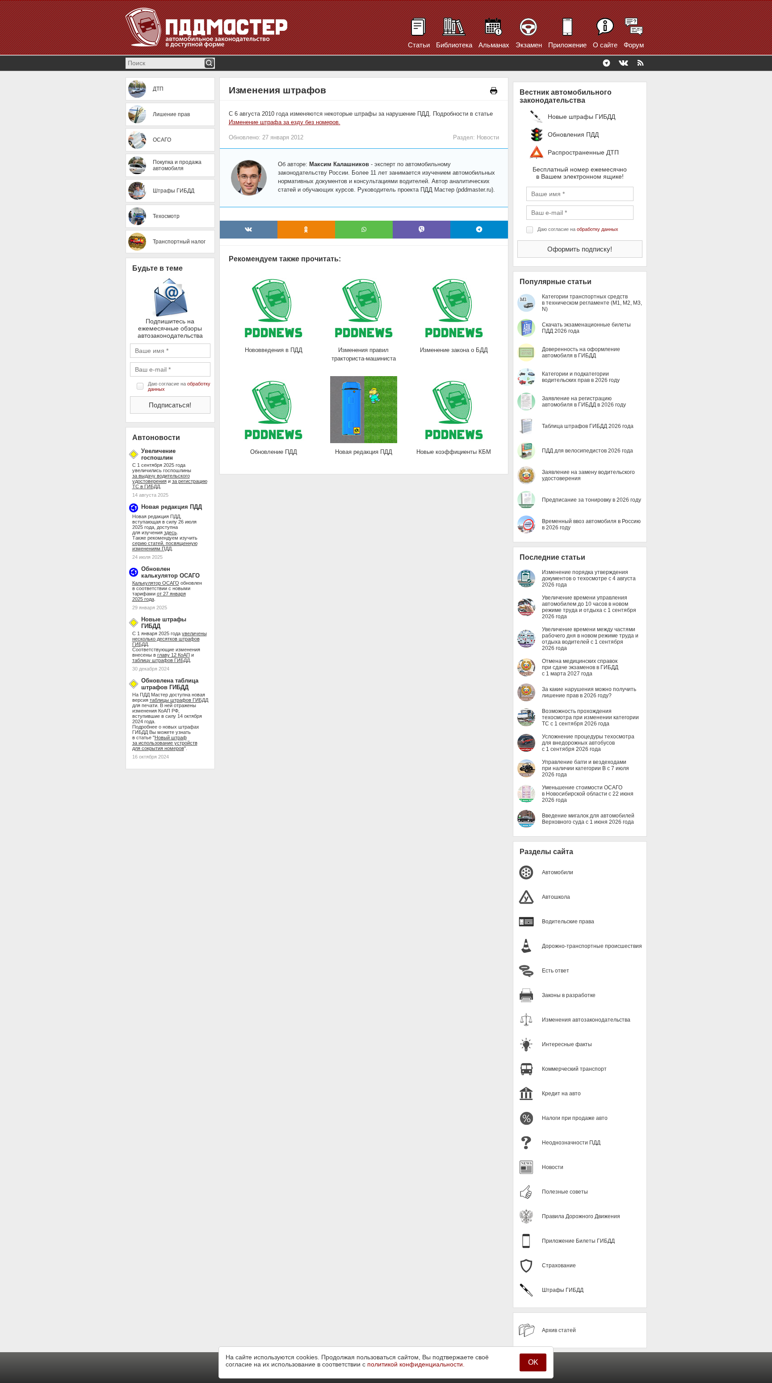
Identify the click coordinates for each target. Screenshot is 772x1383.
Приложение (567, 45)
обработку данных (597, 229)
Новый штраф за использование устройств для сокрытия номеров (164, 743)
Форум (634, 45)
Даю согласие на (179, 386)
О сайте (605, 45)
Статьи (419, 45)
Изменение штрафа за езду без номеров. (284, 122)
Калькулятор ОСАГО (155, 583)
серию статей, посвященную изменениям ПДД (164, 546)
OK (533, 1362)
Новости (488, 137)
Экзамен (529, 45)
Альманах (493, 45)
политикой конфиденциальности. (416, 1364)
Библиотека (454, 45)
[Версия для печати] (493, 90)
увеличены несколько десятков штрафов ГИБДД (169, 639)
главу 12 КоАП (173, 655)
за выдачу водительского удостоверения (161, 478)
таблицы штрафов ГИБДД (179, 700)
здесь (170, 532)
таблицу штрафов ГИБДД (161, 660)
